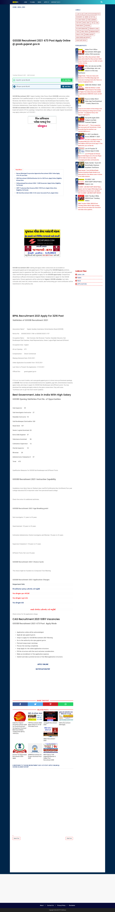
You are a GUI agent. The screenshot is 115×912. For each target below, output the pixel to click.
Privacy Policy (61, 905)
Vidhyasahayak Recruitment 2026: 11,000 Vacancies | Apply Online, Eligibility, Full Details (38, 184)
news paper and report (83, 37)
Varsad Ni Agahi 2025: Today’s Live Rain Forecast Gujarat (92, 120)
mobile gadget (89, 34)
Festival (93, 17)
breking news (94, 31)
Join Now (67, 80)
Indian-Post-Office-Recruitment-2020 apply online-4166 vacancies (93, 52)
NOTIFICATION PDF (43, 669)
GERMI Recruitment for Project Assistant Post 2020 (35, 756)
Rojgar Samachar (81, 28)
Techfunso (63, 910)
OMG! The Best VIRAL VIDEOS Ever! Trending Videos (92, 198)
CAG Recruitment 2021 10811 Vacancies (36, 619)
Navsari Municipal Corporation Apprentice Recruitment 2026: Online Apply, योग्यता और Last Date (38, 174)
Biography (79, 17)
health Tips (79, 34)
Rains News (79, 25)
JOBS (25, 2)
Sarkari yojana (93, 28)
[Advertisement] (43, 24)
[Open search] (101, 2)
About (42, 905)
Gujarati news (80, 19)
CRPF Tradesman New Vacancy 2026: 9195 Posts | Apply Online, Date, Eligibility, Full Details (36, 189)
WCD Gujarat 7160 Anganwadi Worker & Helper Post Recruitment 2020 (49, 757)
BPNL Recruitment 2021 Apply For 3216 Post (38, 315)
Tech (77, 31)
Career (86, 17)
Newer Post (16, 838)
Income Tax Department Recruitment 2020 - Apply (20, 756)
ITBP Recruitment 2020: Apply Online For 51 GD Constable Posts (35, 724)
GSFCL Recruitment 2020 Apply (64, 723)
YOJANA (32, 2)
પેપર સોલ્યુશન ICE (18, 603)
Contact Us (55, 2)
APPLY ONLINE (42, 664)
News (79, 281)
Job (92, 22)
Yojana (79, 277)
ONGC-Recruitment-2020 (49, 739)
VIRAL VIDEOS (84, 31)
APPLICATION (82, 284)
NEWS (39, 2)
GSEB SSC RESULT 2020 (93, 85)
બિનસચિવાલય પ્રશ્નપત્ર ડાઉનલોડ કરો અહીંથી (26, 589)
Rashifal (87, 25)
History (78, 22)
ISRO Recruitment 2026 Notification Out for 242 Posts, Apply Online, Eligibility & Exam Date (39, 179)
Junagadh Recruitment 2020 (50, 723)
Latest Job (80, 274)
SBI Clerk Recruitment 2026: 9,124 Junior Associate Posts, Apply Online (37, 193)
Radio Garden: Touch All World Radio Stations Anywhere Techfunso (93, 165)
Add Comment (31, 75)
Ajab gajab (79, 14)
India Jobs (86, 22)
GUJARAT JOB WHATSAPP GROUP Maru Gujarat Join (93, 182)
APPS (45, 2)
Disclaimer (72, 905)
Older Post (69, 838)
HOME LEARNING (91, 19)
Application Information (92, 14)
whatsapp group (81, 40)
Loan (96, 22)
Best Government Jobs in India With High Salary (42, 394)
